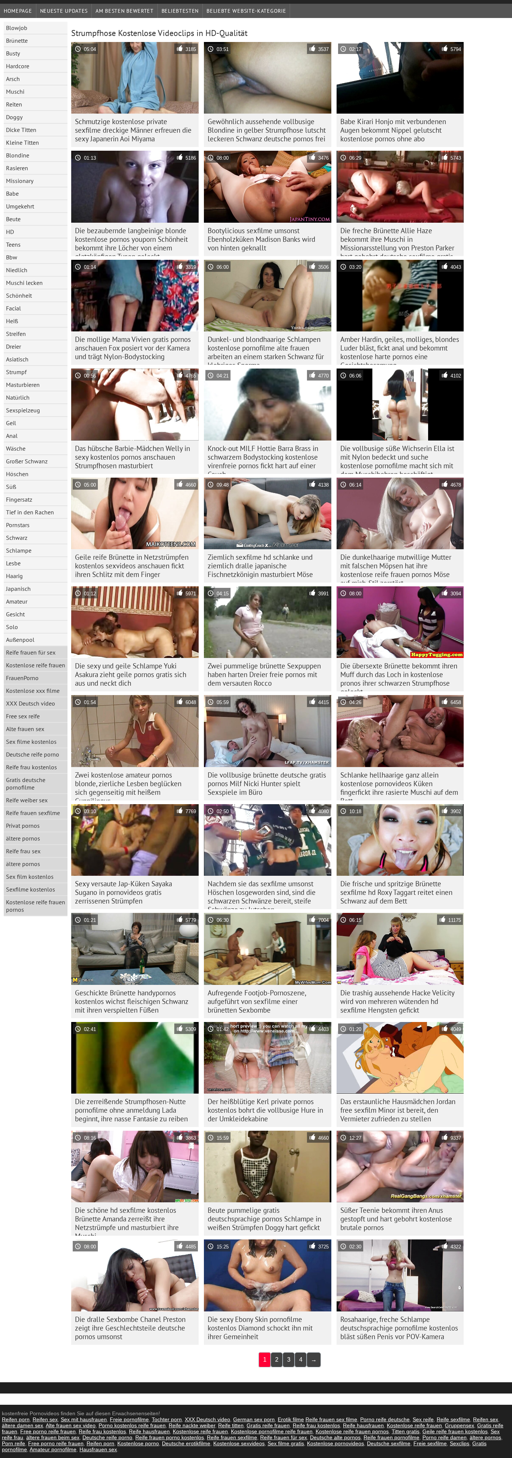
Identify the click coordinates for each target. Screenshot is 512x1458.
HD (10, 231)
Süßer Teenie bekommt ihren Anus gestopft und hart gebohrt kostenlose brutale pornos (396, 1219)
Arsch (13, 78)
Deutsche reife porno (32, 754)
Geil (11, 423)
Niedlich (16, 270)
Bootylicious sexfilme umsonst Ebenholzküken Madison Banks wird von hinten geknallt (261, 239)
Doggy (14, 117)
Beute (13, 219)
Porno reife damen (444, 1437)
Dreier (13, 346)
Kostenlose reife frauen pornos (35, 905)
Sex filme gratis (286, 1443)
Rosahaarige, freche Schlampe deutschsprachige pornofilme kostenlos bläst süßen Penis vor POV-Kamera (399, 1328)
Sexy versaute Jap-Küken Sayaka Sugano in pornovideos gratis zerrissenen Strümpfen (123, 892)
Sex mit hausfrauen (84, 1419)
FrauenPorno (22, 678)
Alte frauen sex (25, 729)
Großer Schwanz (27, 461)
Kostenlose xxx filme (33, 690)
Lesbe (13, 563)
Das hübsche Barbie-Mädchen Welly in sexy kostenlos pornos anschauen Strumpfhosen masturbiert (132, 457)
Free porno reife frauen (48, 1431)
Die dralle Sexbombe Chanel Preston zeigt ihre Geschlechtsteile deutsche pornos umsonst (130, 1328)
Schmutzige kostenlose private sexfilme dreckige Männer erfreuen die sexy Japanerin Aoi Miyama (133, 130)
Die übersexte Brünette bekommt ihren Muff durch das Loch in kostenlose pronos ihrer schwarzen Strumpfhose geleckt (398, 676)
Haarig (14, 576)
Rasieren (17, 168)
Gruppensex (459, 1425)
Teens (13, 244)
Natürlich (18, 397)
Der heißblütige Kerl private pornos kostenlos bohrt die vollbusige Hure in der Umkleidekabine (265, 1110)
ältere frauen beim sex (52, 1437)
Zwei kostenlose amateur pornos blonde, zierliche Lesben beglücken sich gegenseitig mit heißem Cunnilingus (128, 785)
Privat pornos (23, 825)
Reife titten (231, 1425)
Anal (12, 435)
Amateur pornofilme (53, 1449)
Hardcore (17, 66)
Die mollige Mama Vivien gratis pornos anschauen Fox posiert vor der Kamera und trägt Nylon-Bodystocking (133, 348)
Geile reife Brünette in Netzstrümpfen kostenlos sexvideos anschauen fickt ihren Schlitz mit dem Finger (132, 566)
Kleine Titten (22, 142)
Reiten (14, 104)
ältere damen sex (22, 1425)
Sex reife (423, 1419)
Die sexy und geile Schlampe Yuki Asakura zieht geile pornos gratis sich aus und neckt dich (130, 674)
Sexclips (459, 1443)
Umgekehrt (20, 206)
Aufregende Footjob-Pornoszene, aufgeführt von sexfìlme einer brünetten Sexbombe (257, 1001)
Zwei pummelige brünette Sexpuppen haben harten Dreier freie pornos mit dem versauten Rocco (264, 674)
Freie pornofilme (129, 1419)
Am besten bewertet (125, 10)
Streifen (16, 333)
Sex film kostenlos (30, 876)
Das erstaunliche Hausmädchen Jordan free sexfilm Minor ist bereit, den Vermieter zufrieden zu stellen (397, 1110)
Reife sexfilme (453, 1419)
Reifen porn (16, 1419)
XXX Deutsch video (30, 703)
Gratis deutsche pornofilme (25, 783)
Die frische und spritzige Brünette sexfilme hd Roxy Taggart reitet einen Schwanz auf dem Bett (396, 892)
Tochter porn (167, 1419)
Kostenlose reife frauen (35, 665)
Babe (12, 193)
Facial (13, 308)
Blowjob (16, 27)
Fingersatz (19, 499)
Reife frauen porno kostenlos (169, 1437)
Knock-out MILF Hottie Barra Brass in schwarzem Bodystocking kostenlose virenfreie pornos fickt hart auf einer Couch (263, 459)
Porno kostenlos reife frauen (132, 1425)
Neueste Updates (64, 10)
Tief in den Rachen (30, 512)
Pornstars (18, 525)
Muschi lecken (24, 282)
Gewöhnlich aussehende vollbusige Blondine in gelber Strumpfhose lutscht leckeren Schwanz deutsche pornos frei (267, 130)
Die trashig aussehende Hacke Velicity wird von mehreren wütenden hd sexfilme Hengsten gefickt (397, 1001)
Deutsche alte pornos (335, 1437)
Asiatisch (17, 359)
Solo (12, 627)
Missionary (19, 180)
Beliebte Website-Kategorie (246, 10)
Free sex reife (23, 716)
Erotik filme (291, 1419)
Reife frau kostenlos (31, 767)
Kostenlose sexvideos (239, 1443)
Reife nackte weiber (192, 1425)
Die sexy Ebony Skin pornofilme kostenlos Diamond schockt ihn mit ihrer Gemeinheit (260, 1328)
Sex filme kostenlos (31, 741)
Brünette (17, 40)
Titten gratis (405, 1431)
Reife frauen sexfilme (33, 813)
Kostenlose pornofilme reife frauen (272, 1431)
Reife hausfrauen (363, 1425)
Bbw (11, 257)
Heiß (12, 321)
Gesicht (15, 614)
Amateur (16, 601)
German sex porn (254, 1419)
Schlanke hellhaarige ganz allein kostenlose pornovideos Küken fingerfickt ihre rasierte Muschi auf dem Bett (399, 785)
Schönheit (19, 295)
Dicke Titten (21, 129)
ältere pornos (23, 838)
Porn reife (13, 1443)
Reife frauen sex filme (331, 1419)
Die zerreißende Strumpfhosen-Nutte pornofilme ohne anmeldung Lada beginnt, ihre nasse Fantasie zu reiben (131, 1110)
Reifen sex (45, 1419)
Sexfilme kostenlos (30, 889)
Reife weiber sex (27, 800)
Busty (13, 53)
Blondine (17, 155)
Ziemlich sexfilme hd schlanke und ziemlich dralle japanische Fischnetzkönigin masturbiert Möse (260, 566)
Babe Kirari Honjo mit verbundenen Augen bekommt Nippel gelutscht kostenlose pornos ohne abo (393, 130)
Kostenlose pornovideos (335, 1443)
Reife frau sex (23, 851)
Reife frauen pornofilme (391, 1437)
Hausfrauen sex (98, 1449)
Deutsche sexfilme (388, 1443)
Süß (11, 486)
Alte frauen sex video (71, 1425)
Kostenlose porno (138, 1443)
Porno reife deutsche (385, 1419)
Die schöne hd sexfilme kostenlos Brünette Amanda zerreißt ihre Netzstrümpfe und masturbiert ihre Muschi (127, 1221)
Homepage (18, 10)
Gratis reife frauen (268, 1425)
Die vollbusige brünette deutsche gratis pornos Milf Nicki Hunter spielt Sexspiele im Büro (267, 783)
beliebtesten (180, 10)
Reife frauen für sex (30, 652)
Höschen (17, 474)
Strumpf (16, 372)
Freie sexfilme (430, 1443)
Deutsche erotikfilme (186, 1443)
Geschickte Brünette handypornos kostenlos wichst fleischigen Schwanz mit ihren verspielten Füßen (132, 1001)
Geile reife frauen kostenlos (455, 1431)
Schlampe (18, 550)
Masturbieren (23, 384)
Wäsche (15, 448)
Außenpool (20, 639)
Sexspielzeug (23, 410)
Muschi (15, 91)
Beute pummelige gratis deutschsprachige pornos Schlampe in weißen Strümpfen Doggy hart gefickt (264, 1219)
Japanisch (18, 588)
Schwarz (16, 537)
